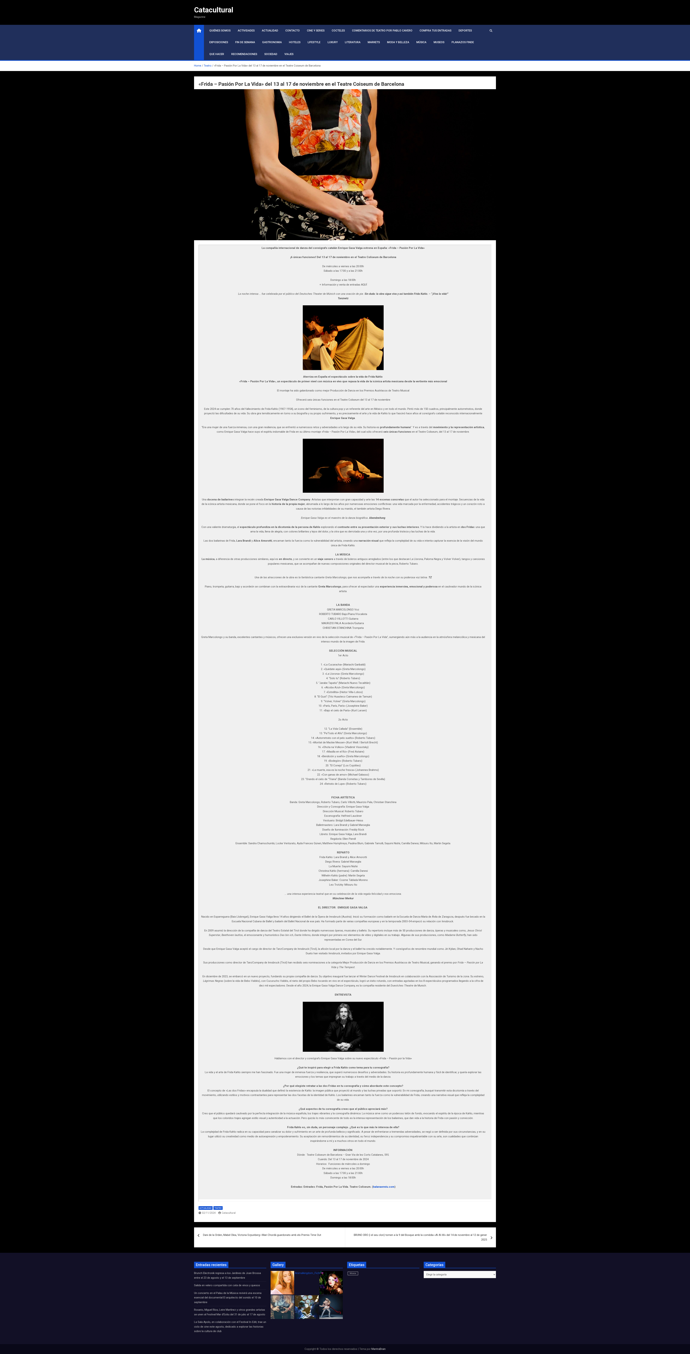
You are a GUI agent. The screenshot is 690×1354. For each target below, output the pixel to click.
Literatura (352, 42)
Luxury (333, 42)
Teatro (218, 1208)
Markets (374, 42)
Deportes (465, 30)
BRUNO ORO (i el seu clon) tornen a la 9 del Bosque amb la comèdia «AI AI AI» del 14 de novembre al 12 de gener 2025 (420, 1237)
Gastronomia (272, 42)
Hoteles (294, 42)
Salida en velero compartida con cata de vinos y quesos (227, 1285)
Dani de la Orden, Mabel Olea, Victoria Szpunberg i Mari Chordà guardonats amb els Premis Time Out (262, 1235)
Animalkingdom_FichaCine (310, 1273)
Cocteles (338, 30)
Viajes (288, 54)
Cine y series (316, 30)
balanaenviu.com (383, 1186)
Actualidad (270, 30)
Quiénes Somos (220, 30)
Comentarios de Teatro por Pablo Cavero (382, 30)
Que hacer (216, 54)
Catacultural (213, 10)
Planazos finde (463, 42)
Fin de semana (245, 42)
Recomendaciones (244, 54)
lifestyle (314, 42)
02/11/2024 (209, 1212)
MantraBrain (378, 1349)
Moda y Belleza (398, 42)
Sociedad (270, 54)
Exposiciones (218, 42)
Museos (439, 42)
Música (421, 42)
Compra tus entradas (435, 30)
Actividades (246, 30)
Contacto (292, 30)
